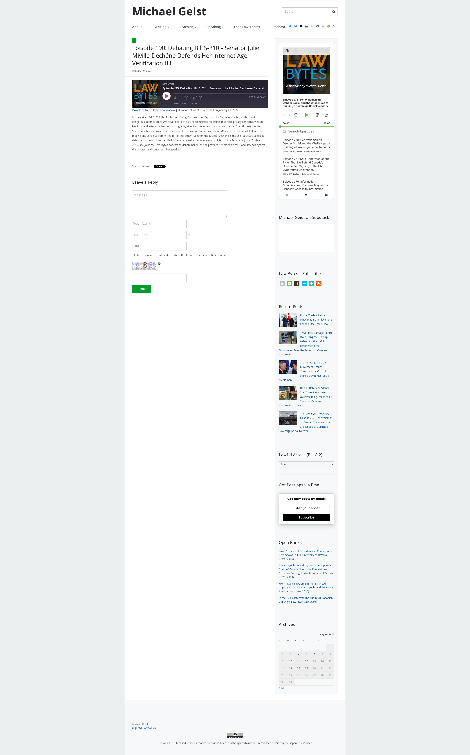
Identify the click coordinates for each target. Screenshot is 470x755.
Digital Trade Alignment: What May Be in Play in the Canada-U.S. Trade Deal (316, 320)
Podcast (279, 27)
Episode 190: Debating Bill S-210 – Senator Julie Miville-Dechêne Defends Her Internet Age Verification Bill (195, 55)
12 (306, 661)
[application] (306, 85)
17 (290, 668)
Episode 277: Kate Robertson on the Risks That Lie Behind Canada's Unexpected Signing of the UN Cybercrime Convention (306, 164)
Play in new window (163, 110)
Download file (140, 110)
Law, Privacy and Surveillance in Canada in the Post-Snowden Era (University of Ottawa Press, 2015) (306, 555)
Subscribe (180, 103)
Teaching (186, 27)
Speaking (213, 27)
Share (193, 103)
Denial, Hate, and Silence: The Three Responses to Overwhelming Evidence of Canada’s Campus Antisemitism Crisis (305, 396)
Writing (161, 27)
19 (306, 668)
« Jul (281, 687)
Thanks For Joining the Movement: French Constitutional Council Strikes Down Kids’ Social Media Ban (304, 371)
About (137, 27)
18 (298, 668)
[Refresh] (159, 263)
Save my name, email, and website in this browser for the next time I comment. (183, 255)
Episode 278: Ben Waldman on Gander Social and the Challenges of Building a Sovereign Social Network (306, 143)
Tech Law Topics (247, 27)
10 (290, 661)
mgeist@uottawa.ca (144, 728)
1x (194, 98)
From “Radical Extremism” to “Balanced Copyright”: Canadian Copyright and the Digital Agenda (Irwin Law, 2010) (306, 587)
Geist (169, 11)
